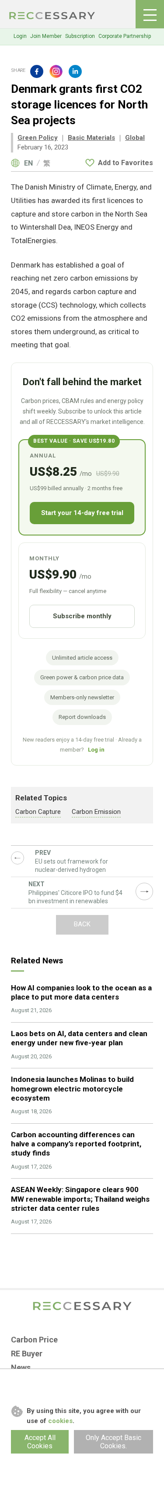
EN (28, 163)
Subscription (80, 36)
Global (135, 138)
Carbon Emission (96, 812)
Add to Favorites (125, 163)
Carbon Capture (38, 812)
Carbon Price (34, 1339)
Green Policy (37, 138)
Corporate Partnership (124, 36)
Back (82, 924)
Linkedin (75, 71)
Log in (96, 749)
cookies (60, 1421)
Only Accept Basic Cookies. (113, 1441)
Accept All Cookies (40, 1441)
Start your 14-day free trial (82, 513)
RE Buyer (26, 1353)
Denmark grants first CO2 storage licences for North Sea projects (52, 15)
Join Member (46, 36)
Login (20, 36)
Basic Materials (91, 138)
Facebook (36, 71)
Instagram (56, 71)
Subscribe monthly (82, 616)
